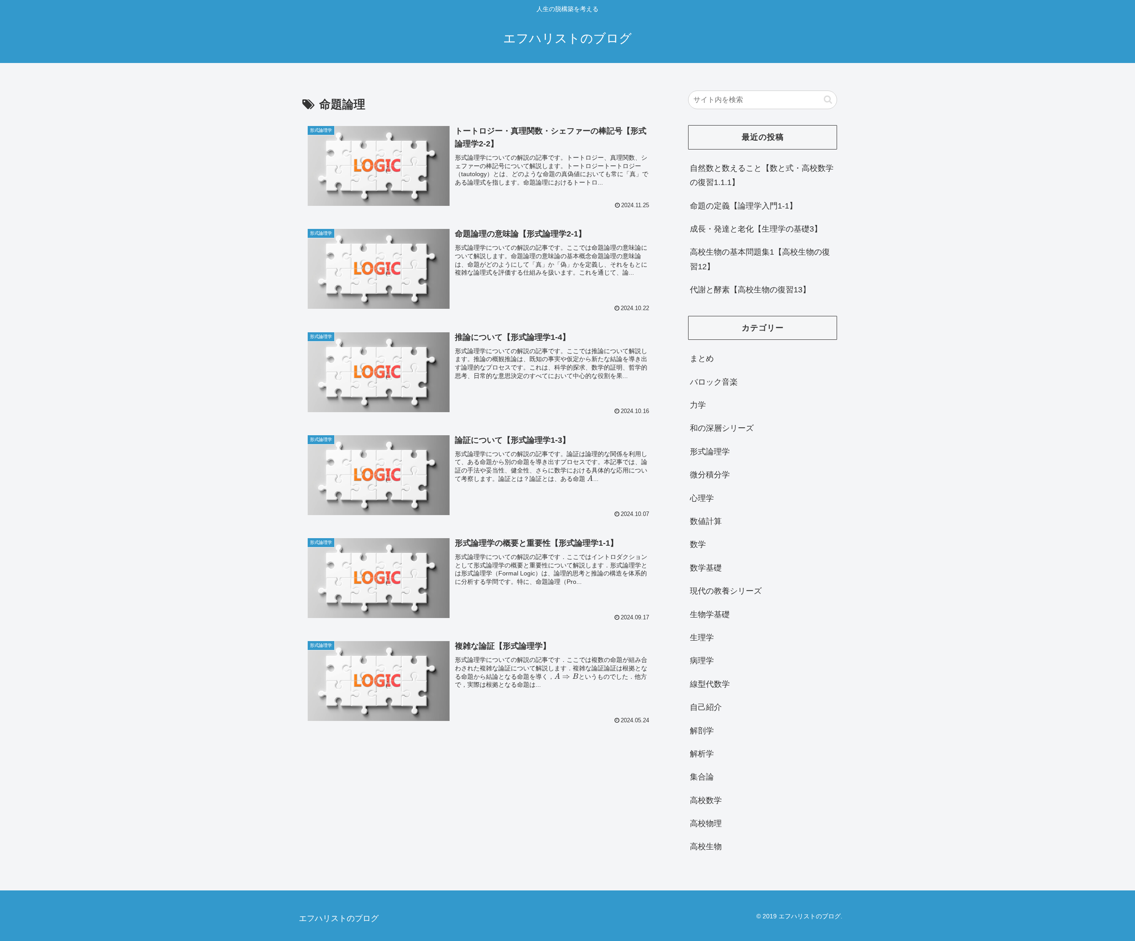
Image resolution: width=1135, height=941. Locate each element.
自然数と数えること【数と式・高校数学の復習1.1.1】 (762, 175)
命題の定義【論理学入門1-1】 (743, 205)
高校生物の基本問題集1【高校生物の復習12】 (760, 259)
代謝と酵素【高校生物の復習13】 (750, 289)
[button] (828, 99)
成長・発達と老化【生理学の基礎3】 (756, 228)
